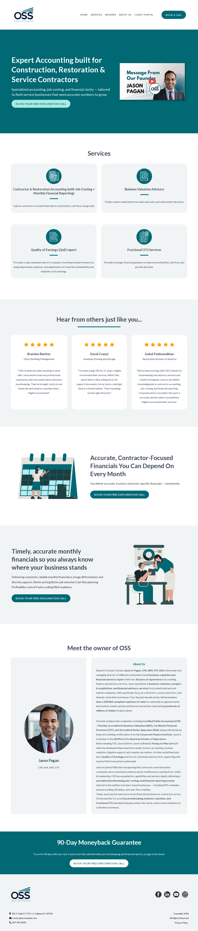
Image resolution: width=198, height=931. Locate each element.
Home (84, 14)
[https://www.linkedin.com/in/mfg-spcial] (167, 894)
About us (125, 14)
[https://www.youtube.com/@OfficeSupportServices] (176, 894)
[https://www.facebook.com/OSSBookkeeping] (158, 894)
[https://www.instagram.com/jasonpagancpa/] (185, 894)
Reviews (110, 14)
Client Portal (143, 14)
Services (96, 14)
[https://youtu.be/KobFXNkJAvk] (152, 81)
